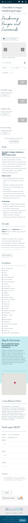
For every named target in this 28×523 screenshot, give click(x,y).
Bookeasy (5, 521)
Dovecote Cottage (6, 127)
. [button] (5, 95)
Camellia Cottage (5, 109)
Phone (4, 462)
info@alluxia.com (12, 437)
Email (3, 451)
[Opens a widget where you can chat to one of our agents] (23, 520)
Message (4, 474)
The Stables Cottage (6, 90)
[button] (22, 82)
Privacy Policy (19, 517)
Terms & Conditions (10, 517)
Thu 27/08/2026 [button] (7, 62)
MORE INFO (6, 255)
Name (4, 440)
